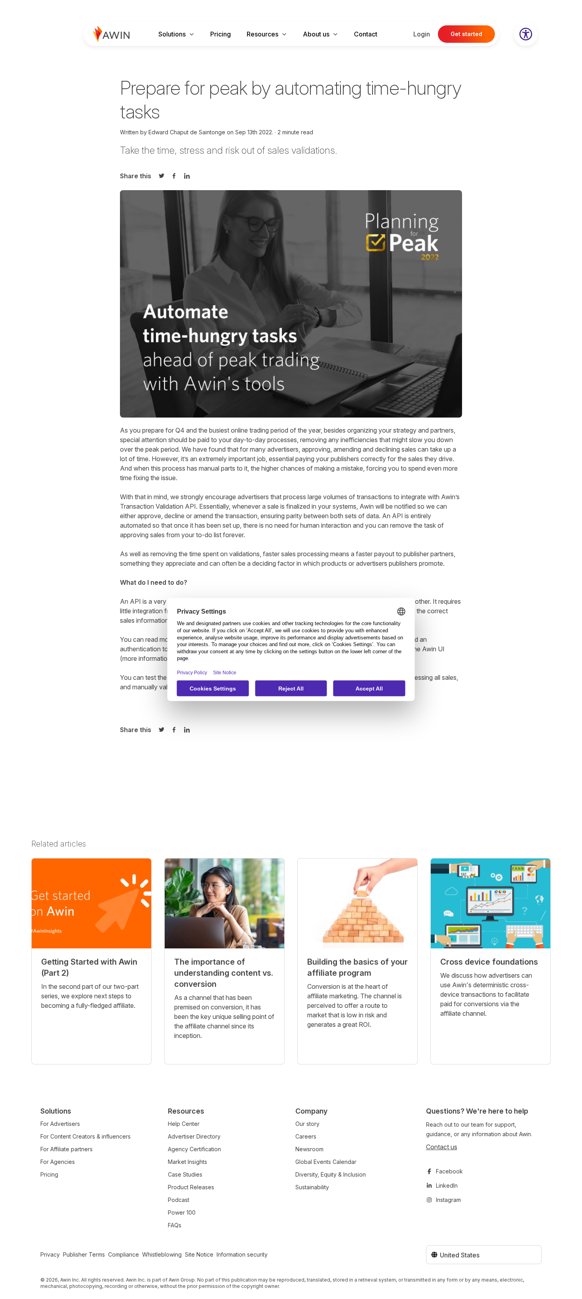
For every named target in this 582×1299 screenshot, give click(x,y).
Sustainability (312, 1187)
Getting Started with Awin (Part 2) (89, 967)
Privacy (50, 1254)
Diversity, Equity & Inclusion (330, 1174)
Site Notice (199, 1254)
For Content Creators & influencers (85, 1136)
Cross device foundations (489, 962)
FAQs (174, 1225)
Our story (307, 1123)
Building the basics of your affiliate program (357, 967)
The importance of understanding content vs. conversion (223, 973)
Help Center (184, 1123)
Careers (305, 1136)
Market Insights (187, 1161)
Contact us (441, 1147)
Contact (365, 34)
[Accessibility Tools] (526, 34)
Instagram (448, 1199)
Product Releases (191, 1187)
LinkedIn (447, 1185)
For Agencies (57, 1161)
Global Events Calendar (325, 1161)
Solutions (172, 34)
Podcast (178, 1199)
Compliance (123, 1254)
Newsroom (309, 1149)
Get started (466, 34)
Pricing (220, 34)
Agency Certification (194, 1149)
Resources (262, 34)
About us (316, 34)
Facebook (449, 1171)
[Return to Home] (111, 34)
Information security (242, 1254)
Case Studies (185, 1174)
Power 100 (182, 1212)
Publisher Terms (84, 1254)
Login (421, 34)
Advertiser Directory (194, 1136)
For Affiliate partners (66, 1149)
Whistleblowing (162, 1254)
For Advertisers (60, 1123)
